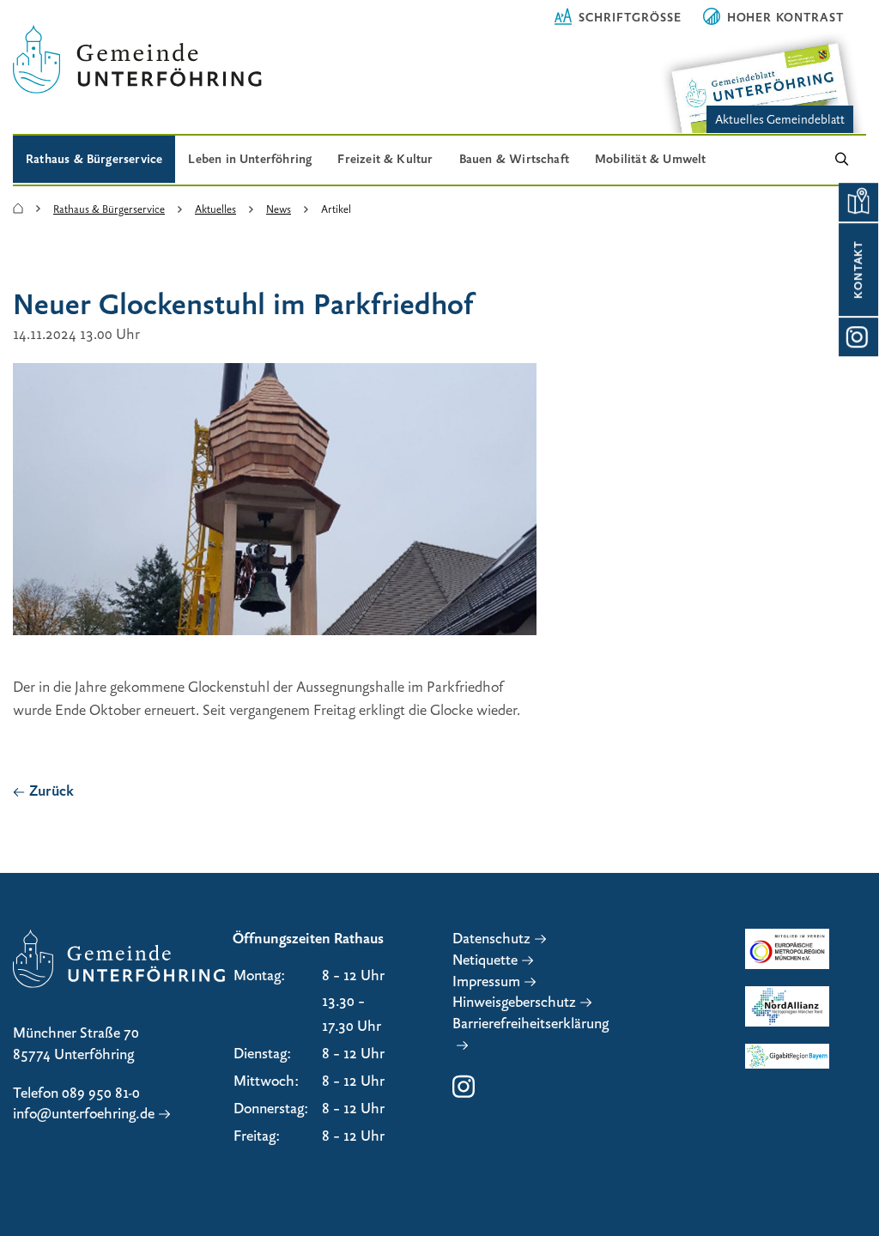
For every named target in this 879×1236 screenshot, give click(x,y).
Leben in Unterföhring (250, 159)
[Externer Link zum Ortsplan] (858, 202)
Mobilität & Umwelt (650, 159)
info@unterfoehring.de (84, 1114)
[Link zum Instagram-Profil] (858, 337)
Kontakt (858, 269)
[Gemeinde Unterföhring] (18, 209)
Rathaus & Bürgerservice (94, 159)
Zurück (51, 791)
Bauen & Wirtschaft (514, 159)
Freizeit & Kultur (385, 159)
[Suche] (841, 160)
